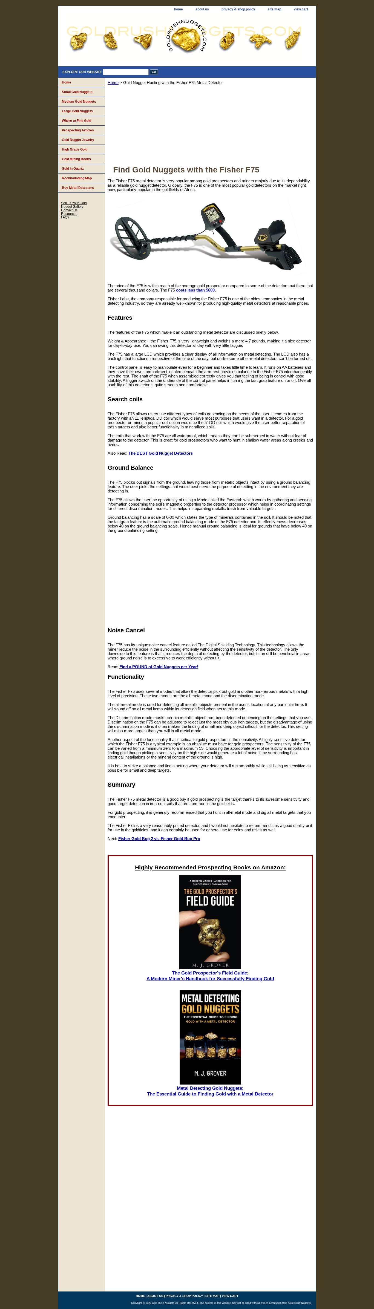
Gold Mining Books (76, 159)
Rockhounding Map (77, 178)
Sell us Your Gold (74, 203)
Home (113, 82)
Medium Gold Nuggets (79, 101)
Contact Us (69, 210)
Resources (69, 213)
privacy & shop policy (238, 9)
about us (202, 9)
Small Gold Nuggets (77, 92)
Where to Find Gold (76, 121)
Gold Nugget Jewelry (78, 140)
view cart (301, 9)
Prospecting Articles (78, 130)
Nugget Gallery (72, 206)
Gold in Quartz (73, 169)
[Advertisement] (210, 127)
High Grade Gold (74, 149)
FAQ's (65, 217)
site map (274, 9)
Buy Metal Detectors (78, 188)
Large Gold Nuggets (77, 111)
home (178, 9)
